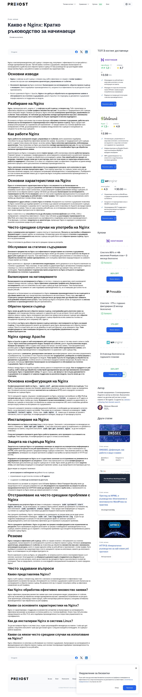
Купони (97, 4)
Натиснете (65, 679)
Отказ (117, 688)
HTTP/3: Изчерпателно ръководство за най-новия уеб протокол (114, 548)
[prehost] (18, 4)
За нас (50, 679)
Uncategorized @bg (108, 510)
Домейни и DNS (104, 459)
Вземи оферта (115, 279)
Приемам (129, 688)
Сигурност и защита (120, 459)
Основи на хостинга (16, 37)
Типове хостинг (68, 4)
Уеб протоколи (106, 556)
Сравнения (83, 4)
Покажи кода (113, 374)
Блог (107, 4)
